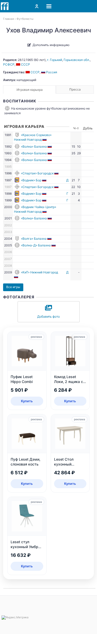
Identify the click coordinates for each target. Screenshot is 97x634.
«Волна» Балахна (34, 146)
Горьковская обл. (77, 60)
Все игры (13, 287)
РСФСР (8, 64)
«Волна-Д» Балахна (36, 245)
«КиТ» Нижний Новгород (39, 272)
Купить (27, 401)
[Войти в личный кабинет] (36, 6)
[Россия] (44, 139)
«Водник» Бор (31, 180)
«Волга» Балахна (34, 238)
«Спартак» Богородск (37, 173)
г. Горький (54, 60)
